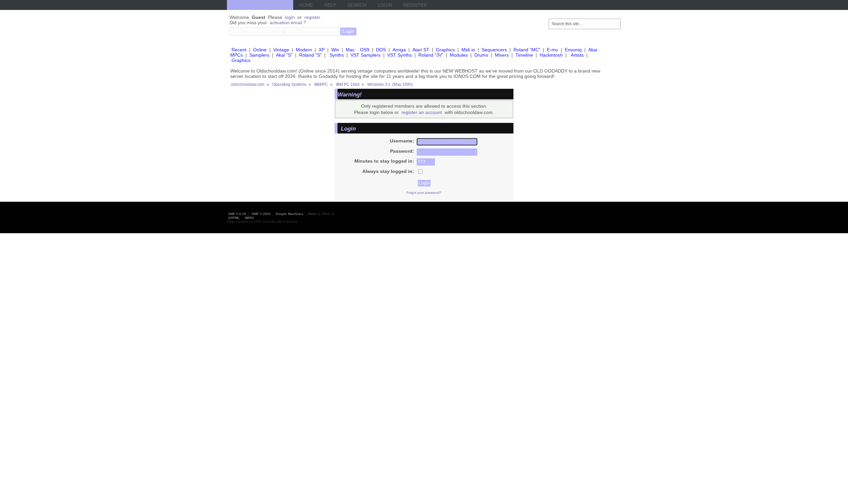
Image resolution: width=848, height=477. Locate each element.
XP (322, 49)
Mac (350, 49)
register (312, 17)
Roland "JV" (430, 55)
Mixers (502, 55)
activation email (286, 22)
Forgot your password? (424, 192)
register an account (421, 112)
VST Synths (399, 55)
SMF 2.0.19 (237, 214)
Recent (239, 49)
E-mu (552, 49)
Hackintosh (551, 55)
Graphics (445, 49)
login (290, 17)
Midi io (468, 49)
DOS (381, 49)
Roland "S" (310, 55)
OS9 (364, 49)
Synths (337, 55)
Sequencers (494, 49)
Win (335, 49)
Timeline (524, 55)
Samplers (259, 55)
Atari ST (420, 49)
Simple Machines (289, 214)
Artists (577, 55)
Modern (304, 49)
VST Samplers (365, 55)
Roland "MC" (526, 49)
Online (260, 49)
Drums (481, 55)
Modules (459, 55)
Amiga (399, 49)
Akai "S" (284, 55)
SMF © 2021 (261, 214)
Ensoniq (573, 49)
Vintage (281, 49)
